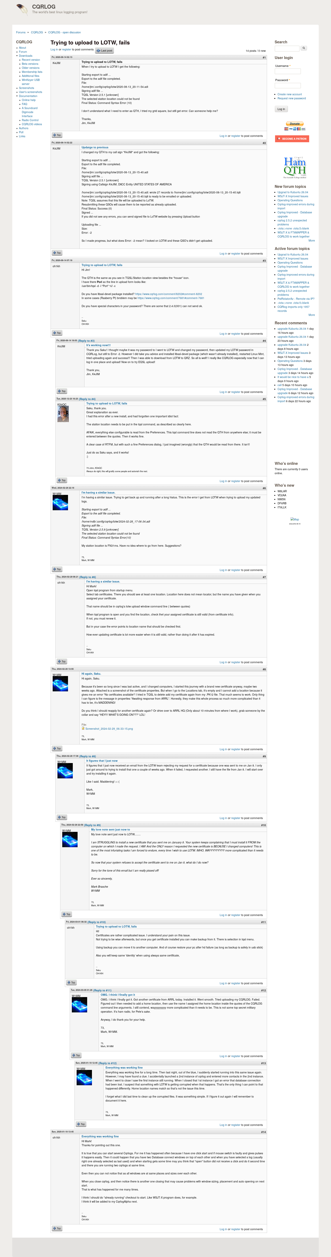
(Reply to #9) (92, 825)
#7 (264, 577)
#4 (264, 341)
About (22, 47)
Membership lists (32, 72)
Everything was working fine (124, 1067)
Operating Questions (290, 200)
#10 (263, 825)
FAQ (24, 104)
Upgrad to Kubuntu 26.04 (293, 192)
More (312, 240)
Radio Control (30, 120)
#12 (263, 990)
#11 (263, 922)
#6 (264, 488)
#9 (264, 756)
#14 (263, 1132)
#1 (264, 57)
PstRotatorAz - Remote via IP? (296, 299)
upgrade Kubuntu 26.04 (292, 328)
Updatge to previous (95, 147)
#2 (264, 143)
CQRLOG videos (32, 124)
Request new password (292, 98)
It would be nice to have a (293, 377)
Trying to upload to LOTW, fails (102, 265)
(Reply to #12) (107, 1063)
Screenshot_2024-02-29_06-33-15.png (109, 728)
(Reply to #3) (86, 341)
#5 (264, 399)
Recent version (31, 60)
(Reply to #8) (87, 756)
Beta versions (30, 64)
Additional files (30, 76)
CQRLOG (44, 6)
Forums (20, 32)
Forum (23, 51)
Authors (23, 128)
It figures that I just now (102, 760)
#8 (264, 669)
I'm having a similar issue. (98, 492)
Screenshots (26, 88)
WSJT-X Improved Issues (293, 196)
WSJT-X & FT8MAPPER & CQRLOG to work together (294, 234)
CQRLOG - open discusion (64, 32)
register (66, 49)
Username (283, 66)
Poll (21, 132)
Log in (54, 49)
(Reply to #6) (87, 577)
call (280, 385)
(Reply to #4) (87, 399)
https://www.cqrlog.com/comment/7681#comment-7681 (171, 298)
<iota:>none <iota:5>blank (293, 228)
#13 (263, 1063)
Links (22, 136)
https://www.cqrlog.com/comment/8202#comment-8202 (168, 294)
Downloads (25, 56)
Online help (29, 100)
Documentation (28, 96)
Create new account (290, 94)
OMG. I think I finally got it (118, 995)
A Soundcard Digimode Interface (30, 112)
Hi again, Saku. (91, 673)
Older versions (30, 68)
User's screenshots (30, 92)
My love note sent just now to (110, 829)
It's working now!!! (98, 345)
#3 (264, 260)
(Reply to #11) (102, 990)
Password (282, 80)
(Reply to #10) (97, 922)
